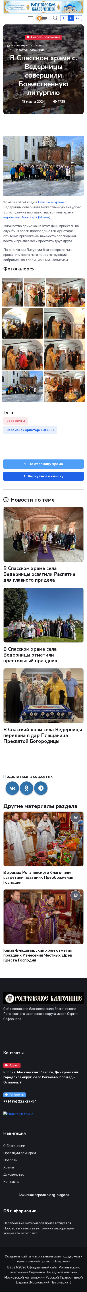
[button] (55, 18)
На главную (19, 45)
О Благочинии (14, 1146)
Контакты (11, 1182)
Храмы (8, 1167)
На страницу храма (45, 464)
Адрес (14, 1065)
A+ (77, 18)
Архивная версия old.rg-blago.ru (44, 1195)
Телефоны (16, 1094)
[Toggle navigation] (30, 18)
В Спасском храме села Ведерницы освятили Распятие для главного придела (39, 574)
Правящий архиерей (19, 1153)
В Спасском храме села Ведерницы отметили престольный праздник (30, 655)
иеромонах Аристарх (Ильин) (26, 217)
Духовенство (13, 1174)
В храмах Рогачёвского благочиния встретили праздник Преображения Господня (38, 877)
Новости (41, 45)
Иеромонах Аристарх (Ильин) (30, 430)
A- (64, 18)
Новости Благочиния (45, 37)
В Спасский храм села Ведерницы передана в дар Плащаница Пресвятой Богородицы (42, 735)
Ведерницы (15, 420)
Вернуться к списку (45, 476)
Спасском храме (51, 202)
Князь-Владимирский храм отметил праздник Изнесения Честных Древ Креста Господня (37, 955)
